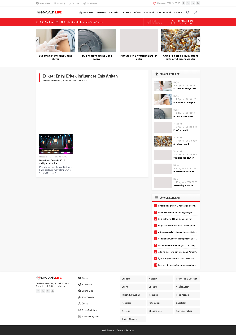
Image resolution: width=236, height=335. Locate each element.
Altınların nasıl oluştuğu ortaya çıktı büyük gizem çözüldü (180, 57)
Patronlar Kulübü (184, 310)
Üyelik (85, 303)
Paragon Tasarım (125, 330)
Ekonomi (153, 286)
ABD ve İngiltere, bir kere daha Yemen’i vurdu (82, 22)
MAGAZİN (113, 12)
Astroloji (61, 3)
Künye (85, 277)
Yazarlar (76, 3)
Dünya (176, 165)
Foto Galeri (154, 302)
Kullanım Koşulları (90, 316)
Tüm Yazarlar (88, 297)
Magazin (43, 156)
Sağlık (176, 82)
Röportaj (126, 302)
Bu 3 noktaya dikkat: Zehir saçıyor (97, 57)
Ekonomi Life (155, 310)
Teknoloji (177, 123)
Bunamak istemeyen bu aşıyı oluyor (55, 57)
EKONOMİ (149, 12)
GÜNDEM (101, 12)
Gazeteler (181, 302)
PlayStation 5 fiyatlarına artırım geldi (138, 57)
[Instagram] (193, 3)
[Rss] (198, 3)
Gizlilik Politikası (89, 310)
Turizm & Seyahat (131, 294)
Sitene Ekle (44, 3)
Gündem (126, 278)
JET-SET (126, 12)
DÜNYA (137, 12)
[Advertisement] (92, 107)
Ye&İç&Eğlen (182, 286)
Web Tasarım (108, 330)
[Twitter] (188, 3)
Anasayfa (46, 80)
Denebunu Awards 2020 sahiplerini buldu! (52, 162)
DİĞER (177, 12)
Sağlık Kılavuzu (129, 318)
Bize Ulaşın (92, 3)
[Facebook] (183, 3)
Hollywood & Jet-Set (186, 278)
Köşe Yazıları (182, 294)
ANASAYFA (88, 12)
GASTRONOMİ (164, 12)
